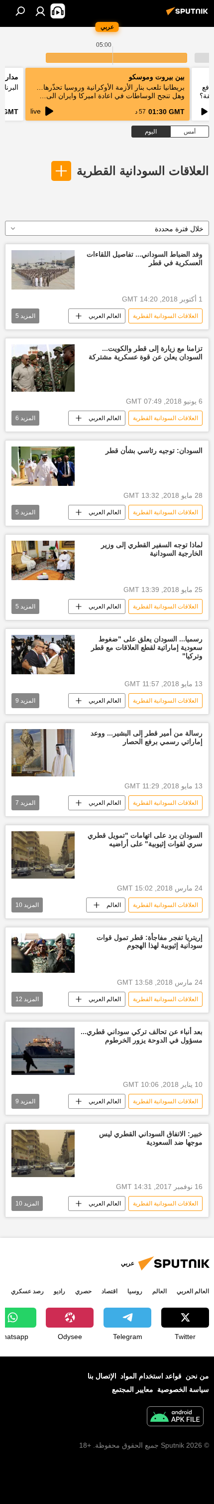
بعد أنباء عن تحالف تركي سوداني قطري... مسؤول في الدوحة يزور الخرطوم (142, 1036)
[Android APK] (175, 1417)
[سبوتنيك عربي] (189, 15)
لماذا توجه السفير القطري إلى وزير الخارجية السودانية (152, 549)
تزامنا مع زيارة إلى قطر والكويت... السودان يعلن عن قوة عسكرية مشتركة (146, 352)
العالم (114, 905)
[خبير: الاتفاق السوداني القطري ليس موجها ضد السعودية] (43, 1153)
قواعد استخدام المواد (151, 1376)
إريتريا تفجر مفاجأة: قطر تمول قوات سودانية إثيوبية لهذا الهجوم (150, 941)
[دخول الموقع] (40, 11)
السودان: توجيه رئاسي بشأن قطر (154, 450)
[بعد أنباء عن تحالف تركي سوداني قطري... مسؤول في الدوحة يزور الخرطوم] (43, 1051)
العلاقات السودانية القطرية (143, 170)
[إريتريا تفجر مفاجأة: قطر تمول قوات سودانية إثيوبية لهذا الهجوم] (43, 953)
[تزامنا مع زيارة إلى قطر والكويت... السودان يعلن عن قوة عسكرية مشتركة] (43, 368)
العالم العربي (105, 315)
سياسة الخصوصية (183, 1389)
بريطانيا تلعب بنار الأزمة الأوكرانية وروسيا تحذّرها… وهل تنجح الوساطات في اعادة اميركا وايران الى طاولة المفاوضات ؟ (110, 95)
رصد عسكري (27, 1291)
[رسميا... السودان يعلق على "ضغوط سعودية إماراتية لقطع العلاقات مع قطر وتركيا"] (43, 654)
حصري (83, 1291)
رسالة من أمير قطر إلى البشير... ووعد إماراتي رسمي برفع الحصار (147, 737)
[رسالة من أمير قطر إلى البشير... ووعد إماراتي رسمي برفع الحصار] (43, 752)
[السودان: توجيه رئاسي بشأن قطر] (43, 466)
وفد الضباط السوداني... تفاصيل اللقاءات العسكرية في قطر (145, 258)
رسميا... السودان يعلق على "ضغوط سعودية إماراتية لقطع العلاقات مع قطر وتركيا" (147, 647)
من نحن (197, 1376)
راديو (59, 1291)
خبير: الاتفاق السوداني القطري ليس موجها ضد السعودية (151, 1138)
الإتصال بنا (102, 1376)
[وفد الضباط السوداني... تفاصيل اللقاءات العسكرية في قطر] (43, 270)
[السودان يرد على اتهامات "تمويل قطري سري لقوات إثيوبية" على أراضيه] (43, 855)
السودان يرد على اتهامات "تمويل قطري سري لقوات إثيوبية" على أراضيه (145, 839)
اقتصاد (109, 1291)
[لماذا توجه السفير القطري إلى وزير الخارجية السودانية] (43, 560)
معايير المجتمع (132, 1389)
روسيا (134, 1291)
